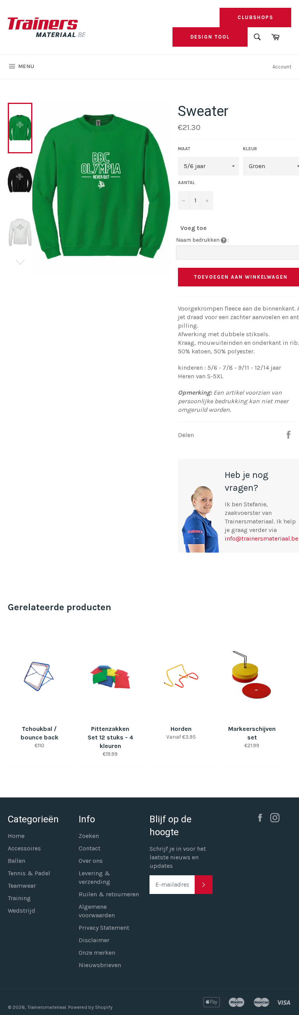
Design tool (210, 37)
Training (19, 898)
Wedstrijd (21, 910)
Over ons (91, 860)
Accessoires (24, 848)
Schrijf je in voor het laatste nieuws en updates (178, 857)
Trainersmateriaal (46, 1007)
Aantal (186, 182)
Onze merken (97, 952)
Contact (89, 848)
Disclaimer (94, 940)
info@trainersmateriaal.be (261, 538)
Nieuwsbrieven (100, 965)
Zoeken (89, 835)
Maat (184, 148)
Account (282, 67)
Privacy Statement (104, 927)
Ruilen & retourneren (109, 894)
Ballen (16, 860)
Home (16, 835)
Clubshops (255, 17)
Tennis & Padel (29, 873)
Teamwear (22, 885)
